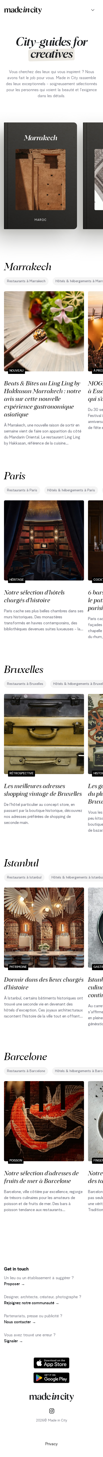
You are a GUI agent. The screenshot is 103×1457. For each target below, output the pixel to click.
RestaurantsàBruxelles (25, 684)
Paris (14, 475)
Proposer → (14, 1284)
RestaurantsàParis (22, 490)
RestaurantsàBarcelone (26, 1071)
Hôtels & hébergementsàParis (71, 490)
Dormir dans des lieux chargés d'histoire (44, 983)
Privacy (51, 1444)
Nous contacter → (20, 1322)
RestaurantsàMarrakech (26, 281)
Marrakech (40, 137)
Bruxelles (23, 668)
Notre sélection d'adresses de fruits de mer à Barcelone (41, 1177)
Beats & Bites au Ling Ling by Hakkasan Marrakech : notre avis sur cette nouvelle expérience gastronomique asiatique (42, 398)
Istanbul (21, 862)
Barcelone (25, 1056)
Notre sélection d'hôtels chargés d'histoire (34, 596)
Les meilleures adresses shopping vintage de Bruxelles (43, 789)
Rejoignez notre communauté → (31, 1303)
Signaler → (13, 1341)
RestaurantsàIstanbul (24, 877)
